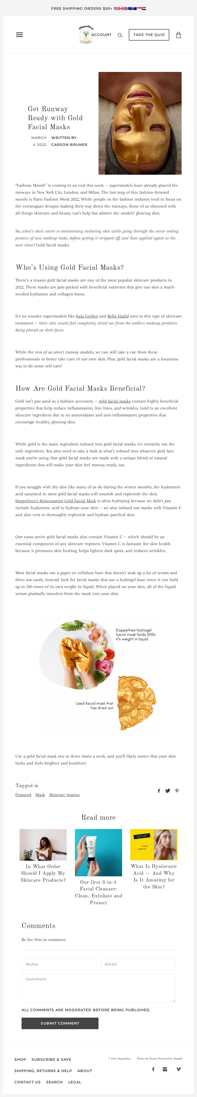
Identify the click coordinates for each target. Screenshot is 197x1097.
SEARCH (54, 1082)
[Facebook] (153, 1068)
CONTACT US (27, 1082)
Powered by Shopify (171, 1058)
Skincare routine (64, 794)
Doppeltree (124, 1058)
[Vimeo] (178, 1068)
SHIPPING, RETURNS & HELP (43, 1070)
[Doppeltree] (86, 34)
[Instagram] (165, 1068)
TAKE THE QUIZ (149, 34)
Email (111, 964)
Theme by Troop (146, 1058)
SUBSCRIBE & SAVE (51, 1059)
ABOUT (84, 1070)
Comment (36, 980)
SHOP (20, 1059)
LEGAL (74, 1082)
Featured (23, 794)
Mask (40, 794)
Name (32, 964)
